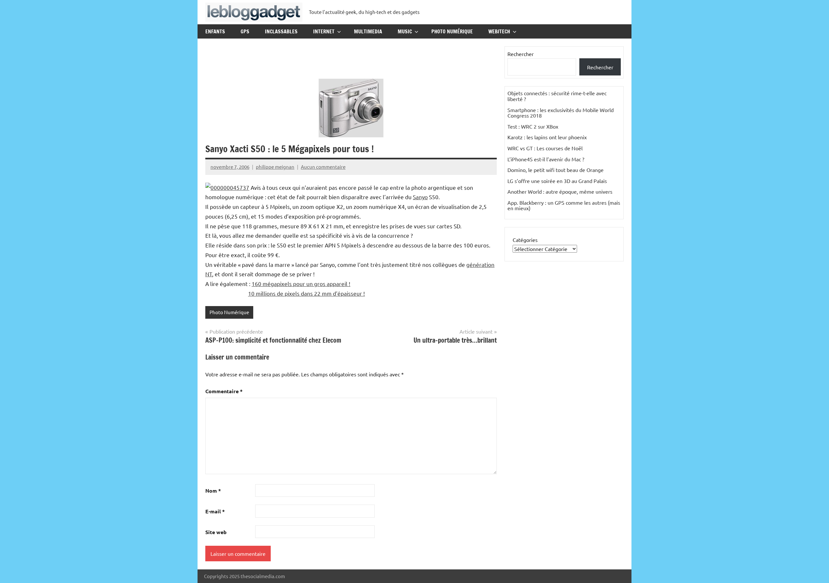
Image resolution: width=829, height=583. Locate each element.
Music (405, 31)
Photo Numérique (452, 31)
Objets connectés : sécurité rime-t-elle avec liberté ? (557, 96)
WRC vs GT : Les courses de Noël (545, 148)
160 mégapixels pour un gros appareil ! (301, 283)
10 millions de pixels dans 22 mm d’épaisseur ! (306, 293)
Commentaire (224, 391)
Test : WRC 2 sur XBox (532, 126)
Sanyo (420, 196)
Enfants (215, 31)
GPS (245, 31)
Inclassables (281, 31)
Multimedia (368, 31)
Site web (216, 532)
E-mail (215, 511)
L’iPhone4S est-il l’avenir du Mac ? (545, 159)
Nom (213, 490)
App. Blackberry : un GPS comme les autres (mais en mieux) (563, 205)
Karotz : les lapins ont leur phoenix (547, 137)
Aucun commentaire (323, 167)
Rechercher (520, 54)
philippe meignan (275, 167)
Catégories (525, 239)
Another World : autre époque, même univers (559, 191)
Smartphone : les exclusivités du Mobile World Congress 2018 (560, 113)
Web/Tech (499, 31)
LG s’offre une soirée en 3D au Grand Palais (557, 180)
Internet (324, 31)
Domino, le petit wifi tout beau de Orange (555, 169)
